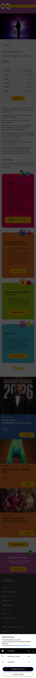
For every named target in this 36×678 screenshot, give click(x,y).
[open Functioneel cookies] (33, 651)
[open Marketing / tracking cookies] (33, 657)
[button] (19, 651)
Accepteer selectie (18, 674)
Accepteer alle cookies (18, 669)
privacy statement (24, 645)
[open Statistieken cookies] (33, 662)
